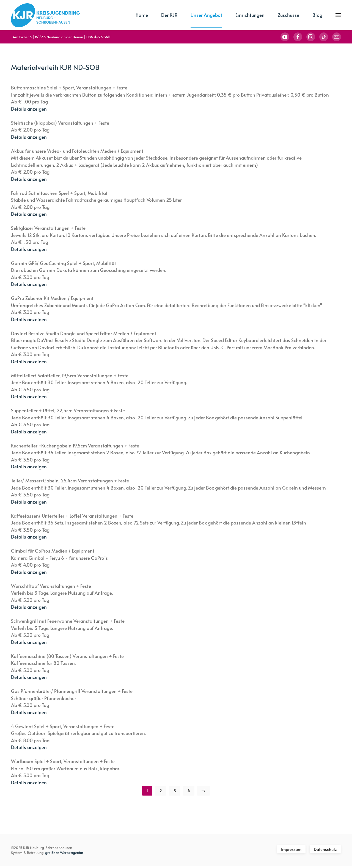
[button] (338, 15)
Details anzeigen (29, 108)
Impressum (291, 849)
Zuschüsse (288, 15)
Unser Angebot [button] (206, 15)
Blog (317, 15)
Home (142, 15)
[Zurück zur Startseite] (45, 15)
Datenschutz (325, 849)
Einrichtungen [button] (250, 15)
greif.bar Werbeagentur (64, 852)
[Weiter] (203, 791)
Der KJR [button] (169, 15)
